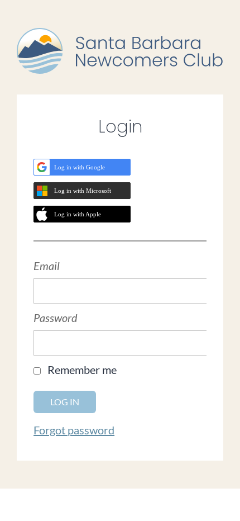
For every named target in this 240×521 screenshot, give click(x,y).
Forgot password (73, 430)
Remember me (82, 369)
